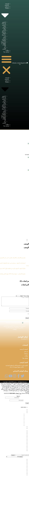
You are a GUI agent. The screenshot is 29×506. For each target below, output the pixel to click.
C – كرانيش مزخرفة (21, 463)
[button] (6, 65)
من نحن (7, 6)
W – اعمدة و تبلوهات (21, 467)
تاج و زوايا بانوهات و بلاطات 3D (15, 424)
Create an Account (24, 396)
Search (13, 455)
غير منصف (23, 473)
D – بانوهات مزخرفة (21, 465)
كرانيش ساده (20, 415)
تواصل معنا (6, 51)
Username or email (24, 397)
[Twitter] (22, 376)
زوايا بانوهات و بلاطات (20, 442)
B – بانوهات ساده (22, 462)
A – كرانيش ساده (21, 460)
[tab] (13, 239)
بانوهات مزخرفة (19, 419)
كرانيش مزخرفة (19, 418)
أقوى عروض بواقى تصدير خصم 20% (17, 470)
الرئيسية (20, 131)
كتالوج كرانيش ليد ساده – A (19, 474)
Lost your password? (24, 404)
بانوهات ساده (20, 417)
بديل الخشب (20, 425)
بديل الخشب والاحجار (21, 439)
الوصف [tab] (26, 244)
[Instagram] (14, 376)
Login (27, 403)
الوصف (24, 239)
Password (26, 400)
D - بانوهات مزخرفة (14, 131)
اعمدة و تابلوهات (19, 422)
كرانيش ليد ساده (19, 414)
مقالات (7, 50)
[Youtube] (10, 376)
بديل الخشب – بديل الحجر (20, 472)
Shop (25, 432)
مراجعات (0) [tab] (24, 281)
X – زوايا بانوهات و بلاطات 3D (18, 469)
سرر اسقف (20, 421)
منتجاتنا (26, 353)
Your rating (26, 296)
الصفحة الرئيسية (24, 349)
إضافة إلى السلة (25, 394)
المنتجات (24, 435)
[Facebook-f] (18, 376)
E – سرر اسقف (22, 466)
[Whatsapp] (6, 376)
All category (23, 459)
